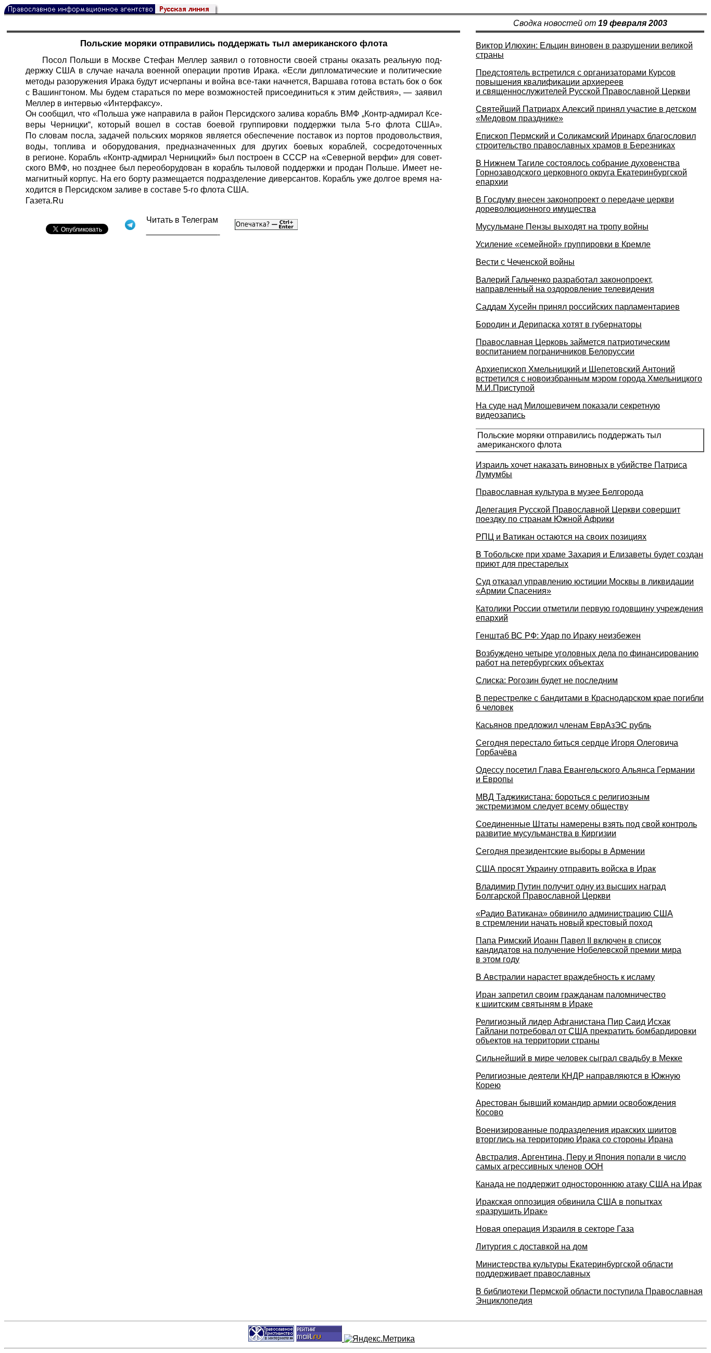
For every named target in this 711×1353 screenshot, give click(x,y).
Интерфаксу (132, 103)
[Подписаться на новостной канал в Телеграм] (183, 231)
